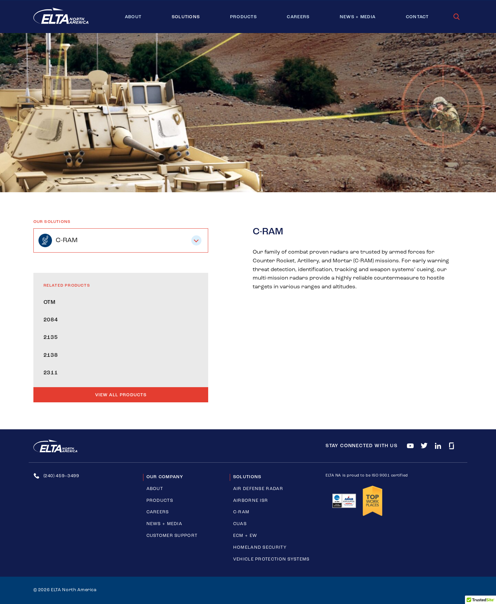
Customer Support (172, 536)
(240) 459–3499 (61, 476)
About (133, 17)
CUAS (240, 524)
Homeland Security (260, 547)
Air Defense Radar (258, 489)
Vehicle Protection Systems (271, 559)
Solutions (186, 17)
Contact (417, 17)
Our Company (165, 477)
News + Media (358, 17)
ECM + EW (245, 536)
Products (243, 17)
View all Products (120, 395)
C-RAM (241, 512)
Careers (298, 17)
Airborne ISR (250, 500)
